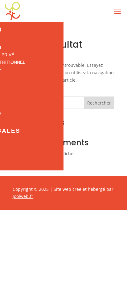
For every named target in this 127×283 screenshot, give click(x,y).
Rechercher (99, 103)
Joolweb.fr (23, 196)
